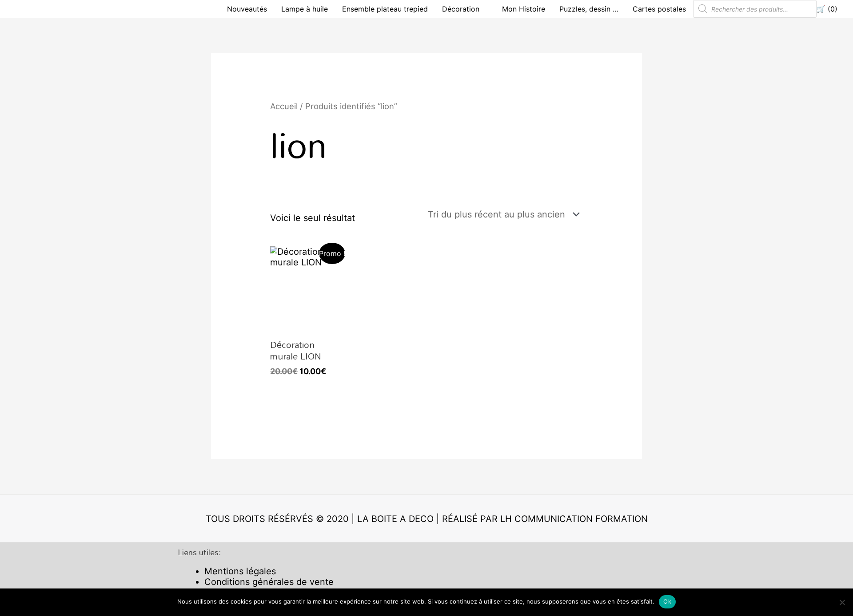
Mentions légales (240, 571)
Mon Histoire (523, 8)
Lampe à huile (304, 8)
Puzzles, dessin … (588, 8)
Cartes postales (659, 8)
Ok (667, 601)
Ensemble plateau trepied (385, 8)
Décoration (460, 8)
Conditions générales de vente (269, 582)
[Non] (841, 602)
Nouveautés (247, 8)
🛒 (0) (827, 8)
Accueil (284, 106)
